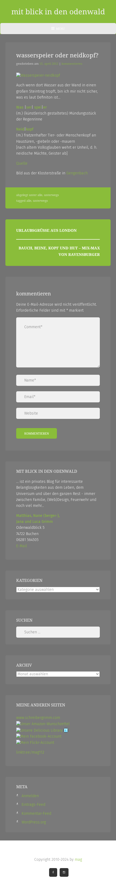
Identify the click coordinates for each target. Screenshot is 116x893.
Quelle (22, 163)
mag (78, 859)
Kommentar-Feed (36, 813)
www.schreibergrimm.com (38, 717)
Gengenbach (77, 173)
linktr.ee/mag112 (30, 752)
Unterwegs (51, 195)
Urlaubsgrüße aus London (46, 230)
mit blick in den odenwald (58, 11)
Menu (58, 30)
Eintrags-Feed (33, 804)
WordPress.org (34, 822)
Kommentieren (72, 64)
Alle (39, 195)
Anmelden (30, 796)
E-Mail (21, 546)
